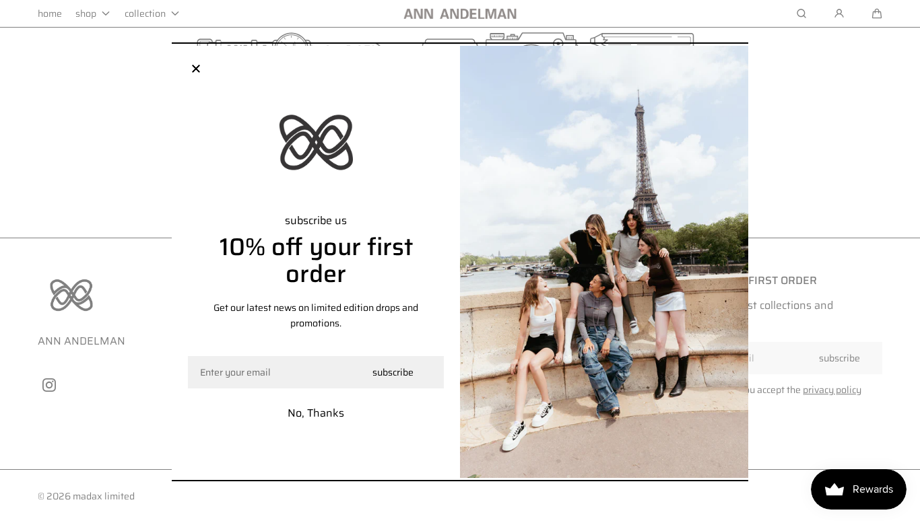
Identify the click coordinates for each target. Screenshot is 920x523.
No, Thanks (316, 413)
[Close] (196, 70)
